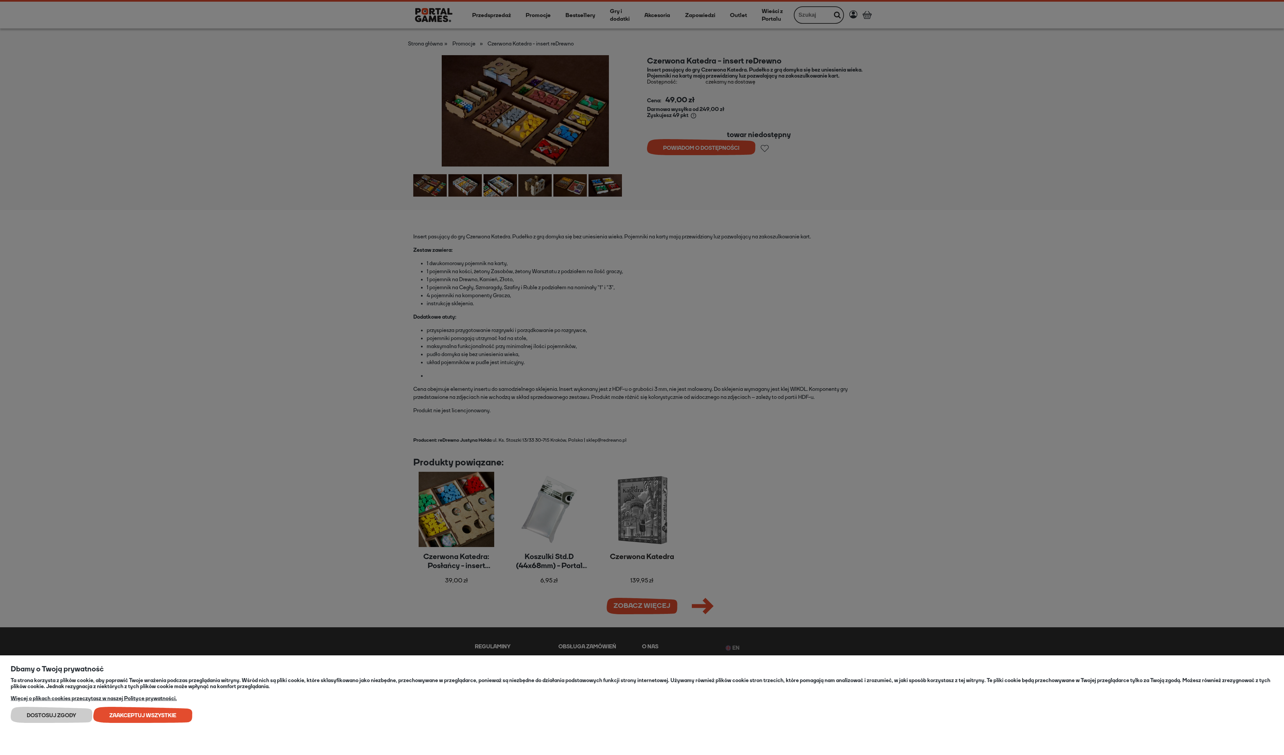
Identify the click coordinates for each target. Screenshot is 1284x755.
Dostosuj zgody (51, 715)
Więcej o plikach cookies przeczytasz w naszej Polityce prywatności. (94, 698)
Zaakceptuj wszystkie (142, 715)
